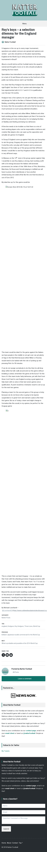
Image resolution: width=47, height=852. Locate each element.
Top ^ (21, 843)
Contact (15, 843)
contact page (31, 731)
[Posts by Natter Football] (3, 42)
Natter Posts (6, 618)
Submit (6, 829)
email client (9, 733)
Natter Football (10, 42)
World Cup (36, 626)
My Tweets (6, 751)
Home (4, 843)
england (4, 626)
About (9, 843)
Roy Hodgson (19, 626)
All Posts (15, 672)
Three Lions (28, 626)
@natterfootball (29, 733)
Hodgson (11, 626)
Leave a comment (24, 679)
